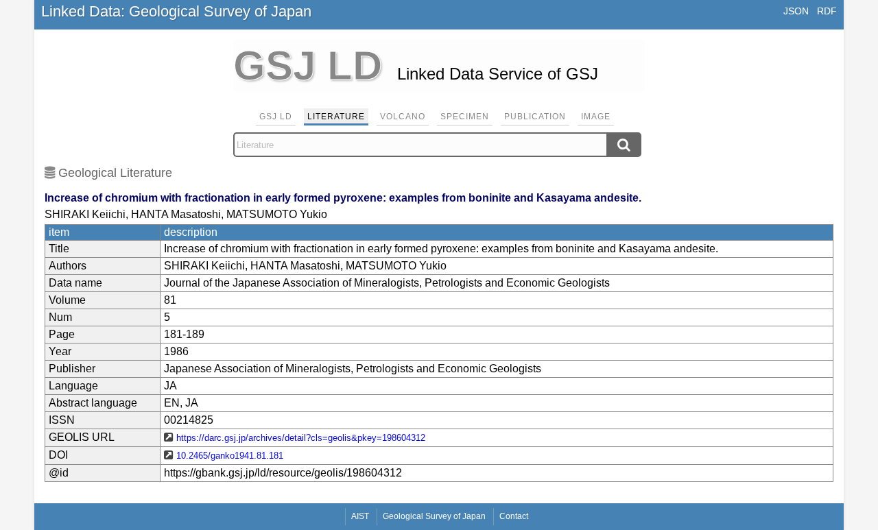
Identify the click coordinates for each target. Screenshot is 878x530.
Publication (535, 116)
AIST (360, 516)
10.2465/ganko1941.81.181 (229, 455)
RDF (827, 10)
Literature (336, 116)
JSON (796, 10)
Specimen (464, 116)
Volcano (402, 116)
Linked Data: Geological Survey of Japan (176, 11)
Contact (513, 516)
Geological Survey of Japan (434, 516)
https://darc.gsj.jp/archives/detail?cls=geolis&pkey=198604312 (300, 438)
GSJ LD (275, 116)
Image (595, 116)
